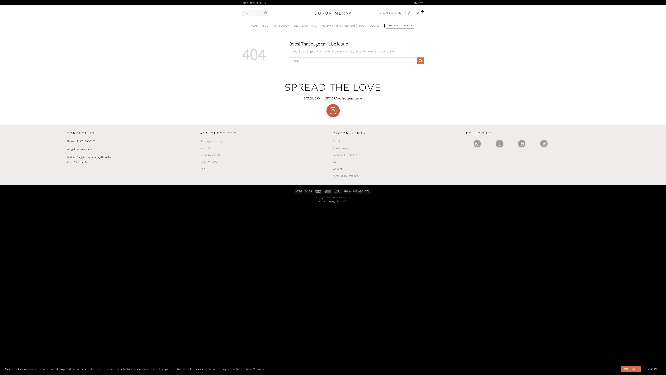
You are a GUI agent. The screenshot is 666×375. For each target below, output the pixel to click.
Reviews (350, 25)
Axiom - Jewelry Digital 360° (333, 201)
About (266, 25)
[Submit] (265, 13)
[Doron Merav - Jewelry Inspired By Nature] (333, 13)
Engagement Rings (306, 25)
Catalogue (280, 25)
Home (254, 25)
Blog (362, 25)
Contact (375, 25)
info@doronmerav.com (80, 149)
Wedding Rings (331, 25)
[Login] (409, 13)
